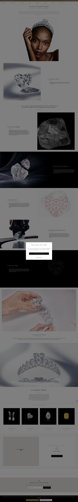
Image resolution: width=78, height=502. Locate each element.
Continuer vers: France (39, 257)
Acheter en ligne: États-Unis (39, 253)
